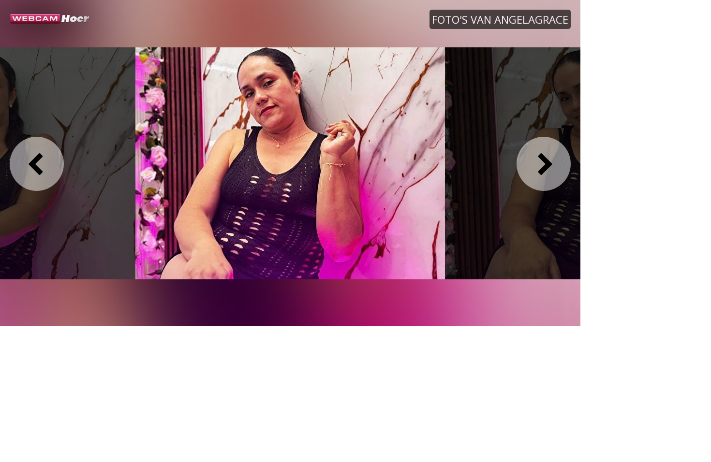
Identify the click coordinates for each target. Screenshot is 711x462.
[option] (290, 163)
